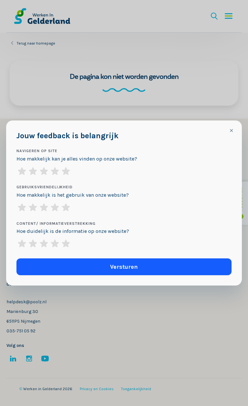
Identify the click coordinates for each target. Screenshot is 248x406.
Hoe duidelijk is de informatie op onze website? (72, 231)
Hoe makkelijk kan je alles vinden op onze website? (76, 159)
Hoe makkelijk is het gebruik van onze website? (72, 195)
